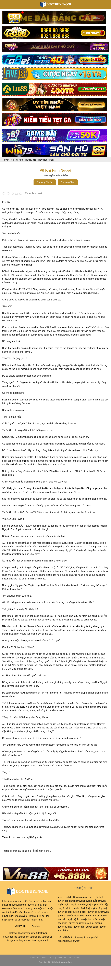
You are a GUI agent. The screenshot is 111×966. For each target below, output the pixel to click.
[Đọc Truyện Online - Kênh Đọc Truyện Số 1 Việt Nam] (56, 4)
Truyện (5, 160)
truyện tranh (20, 905)
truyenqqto (80, 937)
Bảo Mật (36, 926)
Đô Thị (52, 958)
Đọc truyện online (38, 901)
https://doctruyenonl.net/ (14, 901)
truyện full (33, 905)
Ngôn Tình (35, 958)
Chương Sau (67, 182)
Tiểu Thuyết (75, 958)
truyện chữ (7, 905)
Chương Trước (44, 182)
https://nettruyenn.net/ (68, 941)
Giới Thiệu (20, 926)
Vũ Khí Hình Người (21, 160)
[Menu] (4, 4)
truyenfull (93, 937)
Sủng (44, 958)
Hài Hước (62, 958)
